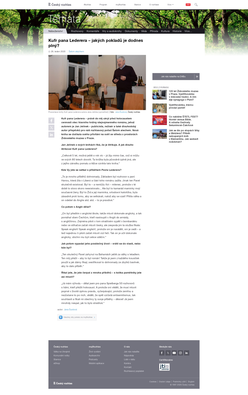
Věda (144, 31)
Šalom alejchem (76, 51)
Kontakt (127, 367)
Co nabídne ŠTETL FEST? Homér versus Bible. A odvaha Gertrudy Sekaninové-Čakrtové (183, 121)
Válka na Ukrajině (62, 351)
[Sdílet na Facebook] (51, 121)
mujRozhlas (121, 5)
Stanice (137, 5)
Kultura (165, 31)
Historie (177, 31)
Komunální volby (61, 355)
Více (188, 31)
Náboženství (55, 31)
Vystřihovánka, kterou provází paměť (181, 106)
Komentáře (93, 31)
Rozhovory (77, 31)
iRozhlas (87, 5)
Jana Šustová (121, 112)
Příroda (154, 31)
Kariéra (127, 363)
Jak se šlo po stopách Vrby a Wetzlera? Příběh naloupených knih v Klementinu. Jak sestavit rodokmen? (184, 136)
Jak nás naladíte (131, 351)
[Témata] (124, 19)
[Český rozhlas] (59, 4)
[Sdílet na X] (51, 128)
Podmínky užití (179, 382)
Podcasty (93, 359)
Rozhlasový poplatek (134, 371)
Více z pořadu (161, 87)
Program (103, 5)
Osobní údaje (165, 382)
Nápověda (129, 355)
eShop (57, 363)
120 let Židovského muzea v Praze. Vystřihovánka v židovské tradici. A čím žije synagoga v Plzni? (183, 95)
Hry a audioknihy (112, 31)
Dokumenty (131, 31)
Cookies (152, 382)
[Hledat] (196, 4)
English (191, 382)
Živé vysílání (94, 351)
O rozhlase (154, 5)
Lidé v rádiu (129, 359)
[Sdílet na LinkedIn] (51, 135)
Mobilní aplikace (96, 363)
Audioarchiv (94, 355)
